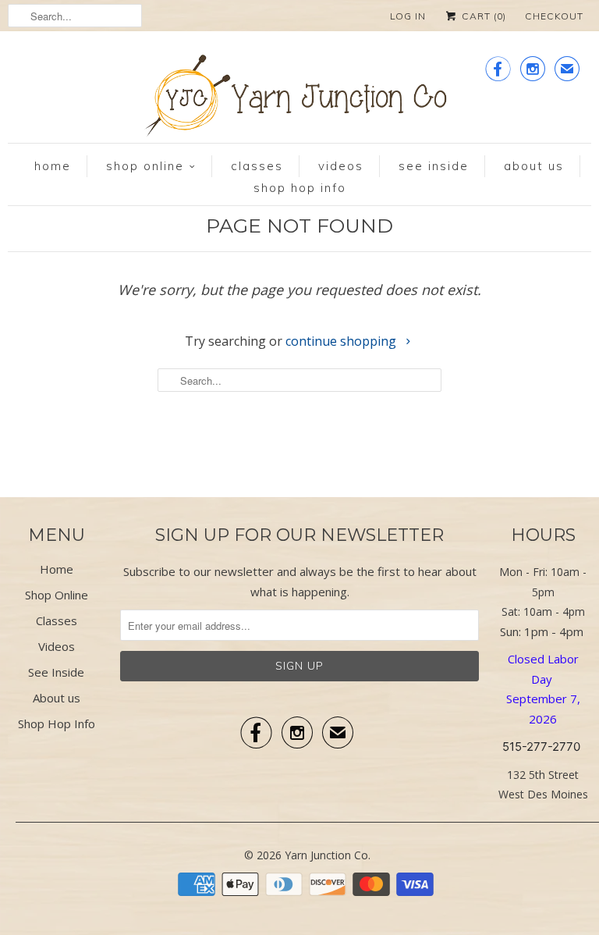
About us (534, 165)
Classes (257, 165)
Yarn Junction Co (326, 855)
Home (52, 165)
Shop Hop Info (299, 187)
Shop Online (145, 165)
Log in (408, 16)
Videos (340, 165)
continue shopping (342, 341)
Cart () (482, 16)
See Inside (434, 165)
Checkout (554, 16)
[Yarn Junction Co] (299, 99)
